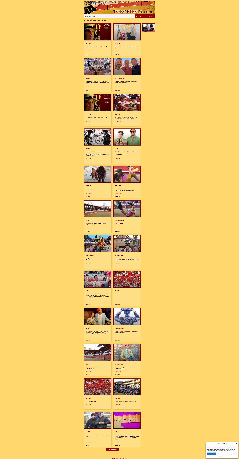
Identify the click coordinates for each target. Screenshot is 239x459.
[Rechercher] (137, 16)
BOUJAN (117, 43)
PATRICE (88, 43)
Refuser (221, 454)
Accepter (211, 454)
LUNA (87, 291)
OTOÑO (117, 398)
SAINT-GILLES (90, 255)
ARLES (88, 432)
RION (87, 220)
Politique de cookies (221, 456)
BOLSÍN (88, 328)
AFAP (116, 432)
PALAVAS (88, 149)
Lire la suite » (88, 51)
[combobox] (109, 16)
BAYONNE (89, 78)
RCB (116, 149)
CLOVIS (117, 114)
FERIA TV (118, 186)
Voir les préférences (231, 454)
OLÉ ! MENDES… (120, 78)
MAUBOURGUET (120, 220)
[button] (236, 443)
